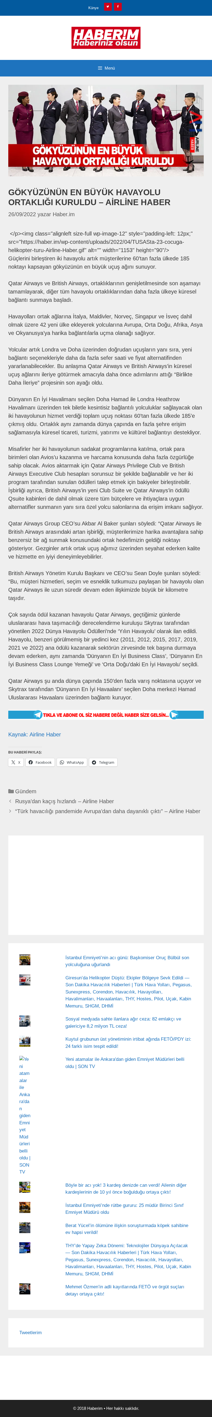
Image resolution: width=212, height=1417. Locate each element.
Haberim (95, 1408)
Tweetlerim (30, 1332)
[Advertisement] (106, 885)
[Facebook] (118, 7)
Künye (93, 8)
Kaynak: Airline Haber (34, 734)
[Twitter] (108, 7)
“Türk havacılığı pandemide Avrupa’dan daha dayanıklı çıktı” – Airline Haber (107, 811)
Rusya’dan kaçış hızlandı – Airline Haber (64, 801)
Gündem (25, 791)
